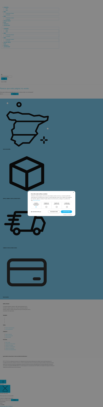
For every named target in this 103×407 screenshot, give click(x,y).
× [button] (73, 192)
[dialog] (51, 203)
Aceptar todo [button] (66, 211)
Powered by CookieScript (67, 214)
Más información (36, 200)
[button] (36, 211)
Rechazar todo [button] (54, 211)
